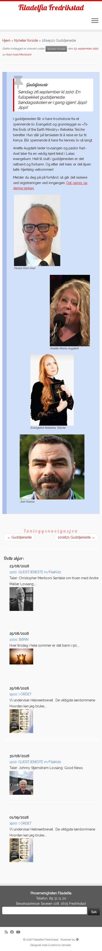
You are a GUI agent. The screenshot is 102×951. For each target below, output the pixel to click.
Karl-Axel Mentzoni (18, 54)
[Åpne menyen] (94, 21)
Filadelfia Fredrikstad (51, 7)
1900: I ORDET (20, 694)
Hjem (6, 40)
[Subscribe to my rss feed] (7, 932)
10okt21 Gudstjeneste (76, 537)
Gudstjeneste (19, 537)
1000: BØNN (18, 639)
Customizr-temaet (59, 945)
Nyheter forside (26, 40)
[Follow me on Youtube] (19, 932)
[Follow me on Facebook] (13, 932)
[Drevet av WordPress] (77, 939)
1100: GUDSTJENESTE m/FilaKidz (35, 572)
